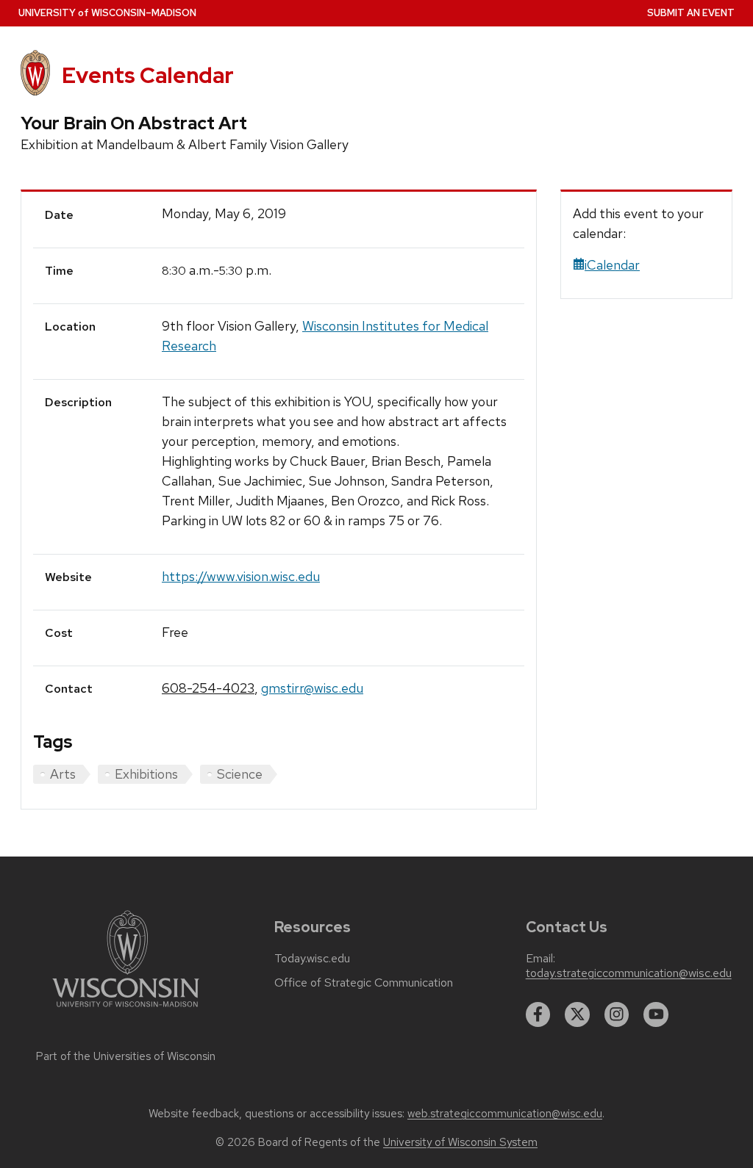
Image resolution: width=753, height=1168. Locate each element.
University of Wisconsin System (460, 1142)
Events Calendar (148, 75)
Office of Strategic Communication (363, 983)
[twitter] (577, 1014)
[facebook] (538, 1014)
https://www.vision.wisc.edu (241, 576)
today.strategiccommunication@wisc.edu (629, 973)
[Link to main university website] (125, 1009)
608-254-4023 (208, 687)
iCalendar (612, 264)
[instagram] (616, 1014)
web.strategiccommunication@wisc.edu (504, 1113)
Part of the (125, 1056)
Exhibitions (146, 773)
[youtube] (655, 1014)
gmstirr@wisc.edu (312, 687)
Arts (63, 773)
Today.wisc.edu (312, 958)
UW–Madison (107, 13)
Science (240, 773)
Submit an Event (691, 13)
